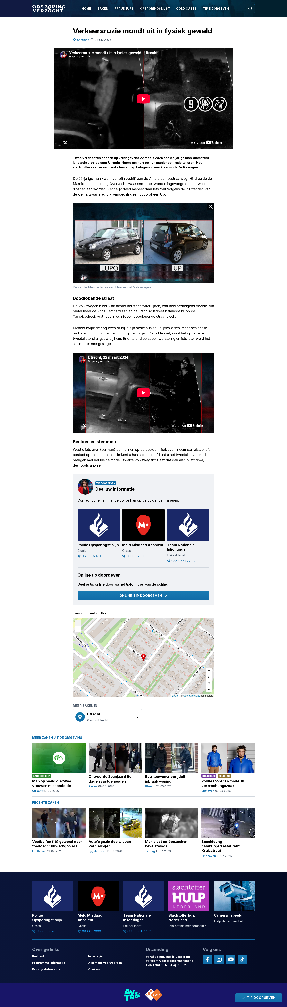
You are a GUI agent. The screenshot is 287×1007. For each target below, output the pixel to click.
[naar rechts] (209, 683)
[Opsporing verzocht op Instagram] (219, 959)
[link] (107, 716)
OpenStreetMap (191, 695)
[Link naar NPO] (154, 995)
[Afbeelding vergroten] (210, 206)
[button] (143, 657)
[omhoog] (209, 671)
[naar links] (209, 677)
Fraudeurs (124, 8)
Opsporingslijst (155, 8)
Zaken (102, 8)
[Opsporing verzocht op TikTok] (242, 959)
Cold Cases (186, 8)
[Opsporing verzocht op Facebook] (207, 959)
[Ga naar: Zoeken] (250, 8)
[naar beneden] (209, 689)
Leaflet (175, 695)
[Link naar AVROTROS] (132, 995)
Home (86, 8)
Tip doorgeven (216, 8)
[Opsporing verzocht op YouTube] (230, 959)
